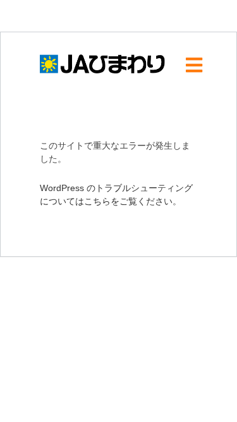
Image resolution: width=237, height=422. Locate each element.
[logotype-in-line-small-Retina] (103, 53)
